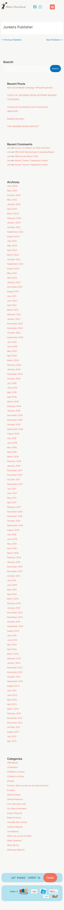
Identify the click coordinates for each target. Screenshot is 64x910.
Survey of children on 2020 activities (32, 148)
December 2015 (14, 566)
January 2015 (13, 608)
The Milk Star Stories (17, 822)
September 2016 (15, 525)
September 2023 (15, 232)
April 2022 (12, 278)
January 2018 (13, 466)
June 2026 (12, 186)
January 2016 (13, 562)
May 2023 (12, 245)
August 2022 (13, 268)
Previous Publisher (11, 40)
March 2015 (12, 599)
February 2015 (14, 603)
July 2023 (12, 241)
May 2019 (12, 392)
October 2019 (13, 378)
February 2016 (14, 557)
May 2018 (12, 447)
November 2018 (14, 420)
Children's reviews (16, 772)
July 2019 (11, 383)
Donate (10, 781)
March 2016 (13, 553)
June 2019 (12, 388)
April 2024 (12, 209)
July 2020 (12, 342)
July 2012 (11, 736)
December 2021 (14, 287)
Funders (11, 790)
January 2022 (13, 282)
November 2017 (14, 475)
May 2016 (12, 544)
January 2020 (14, 369)
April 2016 (12, 548)
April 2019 (12, 397)
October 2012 (13, 727)
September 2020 (15, 337)
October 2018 (13, 424)
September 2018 (15, 429)
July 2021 (11, 296)
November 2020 (15, 328)
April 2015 (12, 594)
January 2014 (13, 663)
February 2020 (14, 365)
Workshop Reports (16, 850)
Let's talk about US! (16, 804)
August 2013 (13, 686)
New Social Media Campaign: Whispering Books (30, 87)
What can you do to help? (19, 836)
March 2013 (13, 709)
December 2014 (14, 612)
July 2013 (11, 690)
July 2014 (11, 635)
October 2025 (13, 195)
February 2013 (14, 713)
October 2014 (13, 621)
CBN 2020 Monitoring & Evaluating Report (34, 152)
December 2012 (14, 718)
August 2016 (13, 530)
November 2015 (14, 571)
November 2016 (14, 516)
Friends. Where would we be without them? (28, 785)
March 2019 (13, 401)
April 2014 (12, 649)
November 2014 (14, 617)
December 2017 (14, 470)
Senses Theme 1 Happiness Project (31, 160)
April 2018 (12, 452)
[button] (52, 6)
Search (8, 62)
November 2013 (14, 672)
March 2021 (12, 310)
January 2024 (14, 222)
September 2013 (15, 681)
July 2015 (11, 580)
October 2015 (13, 576)
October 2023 (14, 227)
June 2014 (12, 640)
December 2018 (14, 415)
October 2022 (13, 259)
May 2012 (12, 741)
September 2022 (15, 264)
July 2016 (11, 534)
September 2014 (15, 626)
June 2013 (12, 695)
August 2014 (13, 631)
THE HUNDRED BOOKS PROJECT (23, 126)
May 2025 (12, 199)
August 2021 (13, 291)
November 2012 (14, 723)
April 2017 (12, 502)
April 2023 (12, 250)
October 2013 (13, 677)
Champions (12, 767)
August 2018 (13, 433)
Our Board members (16, 808)
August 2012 (13, 732)
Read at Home (14, 817)
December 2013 (14, 667)
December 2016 (14, 512)
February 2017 (14, 507)
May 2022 (12, 273)
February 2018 (14, 461)
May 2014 (12, 644)
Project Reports (14, 813)
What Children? (14, 840)
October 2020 (14, 333)
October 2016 (13, 521)
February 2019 (14, 406)
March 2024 (13, 213)
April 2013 (12, 704)
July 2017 (11, 489)
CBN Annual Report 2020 (26, 156)
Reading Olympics (15, 119)
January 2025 (13, 204)
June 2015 (12, 585)
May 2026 (12, 190)
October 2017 (13, 479)
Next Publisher (54, 40)
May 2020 (12, 351)
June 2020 (12, 346)
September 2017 (15, 484)
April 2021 (12, 305)
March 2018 (12, 456)
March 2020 (13, 360)
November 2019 (14, 374)
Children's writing (15, 776)
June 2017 (12, 493)
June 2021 (12, 301)
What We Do (13, 845)
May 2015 (12, 589)
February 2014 (14, 658)
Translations (13, 831)
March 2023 (13, 255)
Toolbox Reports (15, 827)
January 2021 (13, 319)
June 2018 (12, 443)
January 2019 (13, 410)
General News (14, 794)
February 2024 (14, 218)
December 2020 (15, 323)
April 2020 (12, 355)
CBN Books (12, 762)
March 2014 (13, 654)
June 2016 (12, 539)
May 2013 (12, 700)
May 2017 (12, 498)
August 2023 (13, 236)
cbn (9, 148)
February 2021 (14, 314)
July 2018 (11, 438)
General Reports (15, 799)
